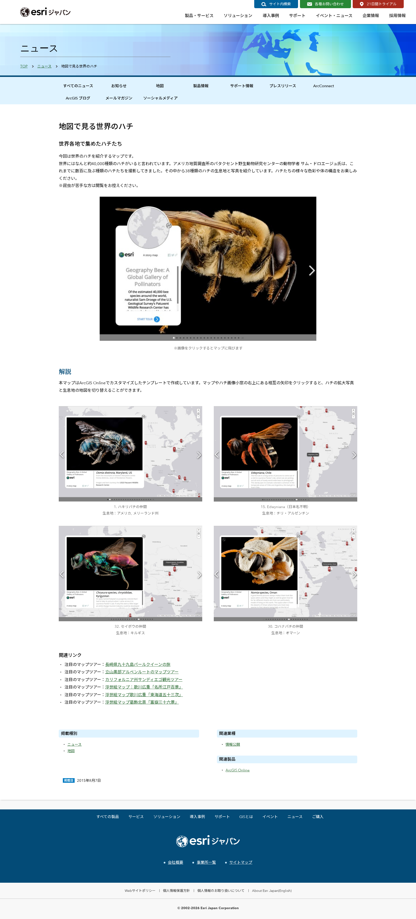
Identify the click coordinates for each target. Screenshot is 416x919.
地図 (160, 86)
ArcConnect (323, 86)
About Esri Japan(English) (272, 890)
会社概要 (175, 862)
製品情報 (200, 86)
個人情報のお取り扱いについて (221, 890)
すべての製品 (107, 816)
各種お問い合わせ (329, 4)
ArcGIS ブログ (78, 98)
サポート (222, 816)
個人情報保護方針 (176, 890)
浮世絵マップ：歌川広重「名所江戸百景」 (144, 687)
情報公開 (233, 744)
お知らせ (119, 86)
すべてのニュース (78, 86)
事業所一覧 (206, 862)
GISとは (246, 816)
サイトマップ (240, 862)
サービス (136, 816)
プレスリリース (282, 86)
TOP (24, 66)
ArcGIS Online (238, 770)
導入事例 (197, 816)
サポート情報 (241, 86)
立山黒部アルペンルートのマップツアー (142, 672)
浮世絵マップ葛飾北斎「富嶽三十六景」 (142, 702)
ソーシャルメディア (160, 98)
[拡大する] (196, 412)
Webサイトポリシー (140, 890)
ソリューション (166, 816)
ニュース (44, 66)
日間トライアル (381, 4)
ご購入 (318, 816)
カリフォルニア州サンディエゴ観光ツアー (143, 679)
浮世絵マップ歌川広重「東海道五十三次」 (144, 694)
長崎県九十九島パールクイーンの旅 (137, 664)
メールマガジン (118, 98)
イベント (270, 816)
